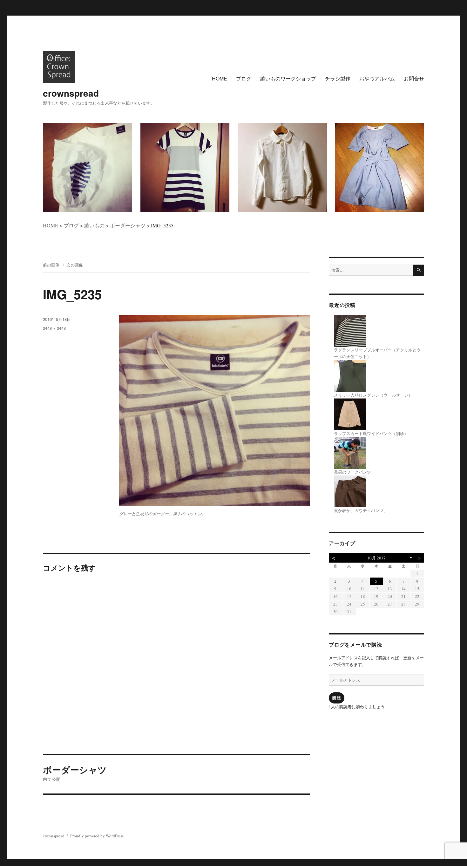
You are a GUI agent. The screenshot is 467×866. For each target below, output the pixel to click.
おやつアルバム (377, 78)
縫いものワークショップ (288, 78)
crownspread (71, 93)
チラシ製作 (337, 78)
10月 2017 (376, 558)
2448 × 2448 (54, 328)
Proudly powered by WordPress (97, 836)
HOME (219, 78)
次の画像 (74, 265)
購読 (336, 698)
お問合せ (414, 78)
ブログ (243, 78)
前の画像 (51, 265)
